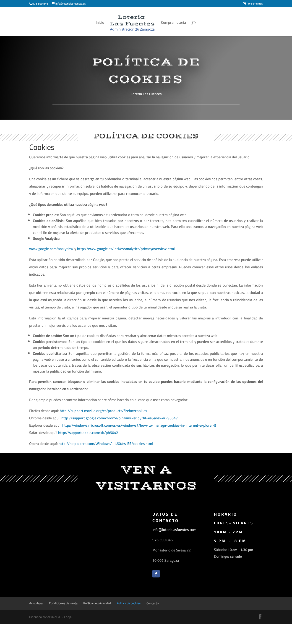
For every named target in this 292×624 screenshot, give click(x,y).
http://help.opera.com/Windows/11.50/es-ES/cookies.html (106, 443)
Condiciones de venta (63, 603)
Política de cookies (129, 603)
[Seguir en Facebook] (156, 573)
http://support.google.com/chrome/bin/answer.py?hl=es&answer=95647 (119, 418)
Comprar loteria (173, 23)
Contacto (152, 603)
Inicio (100, 23)
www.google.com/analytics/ (51, 248)
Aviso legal (36, 603)
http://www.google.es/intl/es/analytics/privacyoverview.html (126, 248)
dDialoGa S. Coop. (59, 617)
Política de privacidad (97, 603)
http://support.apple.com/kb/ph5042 (88, 432)
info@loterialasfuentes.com (174, 529)
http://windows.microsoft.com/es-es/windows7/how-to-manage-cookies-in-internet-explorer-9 (139, 425)
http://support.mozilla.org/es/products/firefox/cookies (103, 410)
